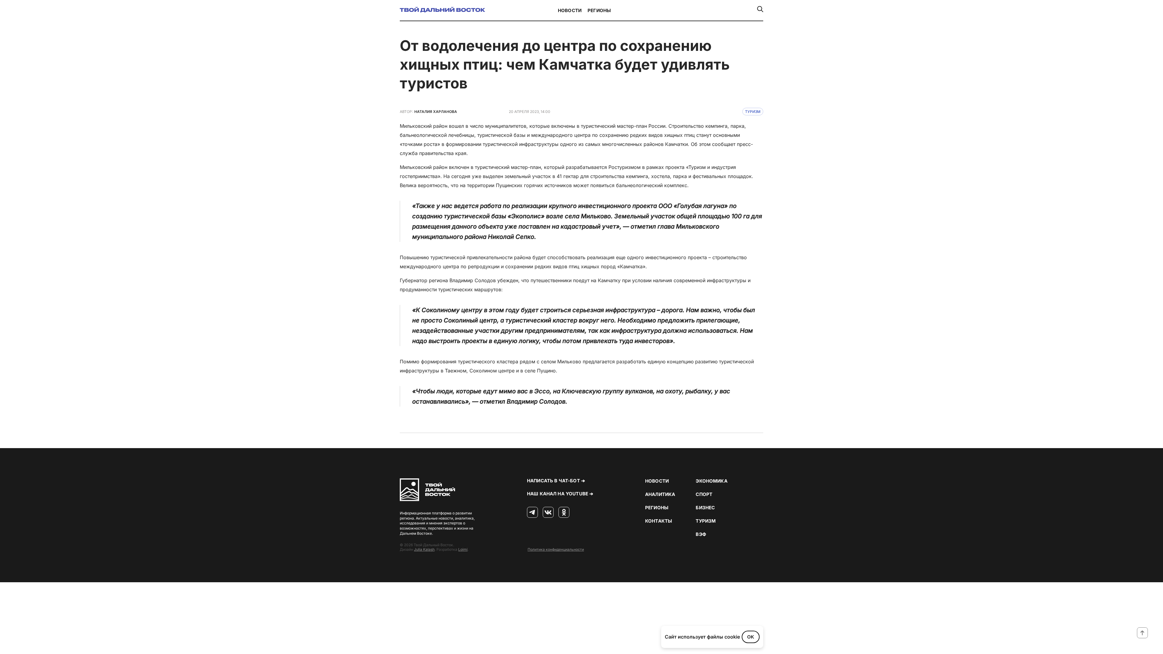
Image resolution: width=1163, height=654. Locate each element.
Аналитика (660, 494)
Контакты (658, 521)
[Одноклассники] (563, 512)
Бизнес (705, 507)
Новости (570, 10)
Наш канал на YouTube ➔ (560, 493)
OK (750, 636)
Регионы (599, 10)
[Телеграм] (532, 512)
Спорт (704, 494)
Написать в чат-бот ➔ (556, 480)
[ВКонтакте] (548, 512)
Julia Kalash (424, 549)
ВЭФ (701, 534)
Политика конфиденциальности (556, 549)
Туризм (752, 111)
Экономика (711, 481)
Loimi (463, 549)
